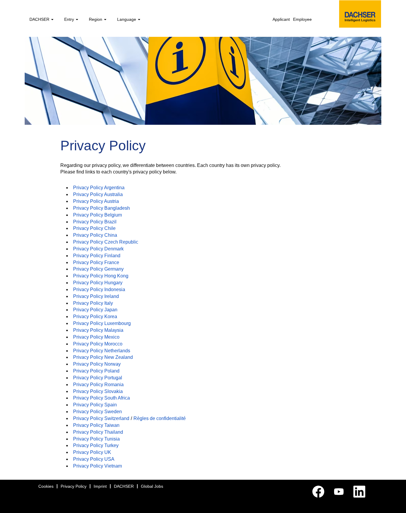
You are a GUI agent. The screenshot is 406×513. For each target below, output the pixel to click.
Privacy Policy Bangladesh (101, 208)
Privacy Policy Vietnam (97, 465)
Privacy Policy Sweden (97, 411)
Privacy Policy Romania (98, 384)
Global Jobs (152, 486)
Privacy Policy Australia (98, 194)
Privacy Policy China (95, 235)
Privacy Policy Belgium (97, 214)
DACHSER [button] (40, 19)
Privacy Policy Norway (97, 364)
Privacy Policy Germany (98, 269)
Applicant (281, 19)
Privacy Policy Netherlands (101, 350)
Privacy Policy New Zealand (103, 357)
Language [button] (127, 19)
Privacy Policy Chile (94, 228)
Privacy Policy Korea (95, 316)
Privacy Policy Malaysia (98, 330)
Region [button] (96, 19)
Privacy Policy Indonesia (99, 289)
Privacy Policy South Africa (101, 397)
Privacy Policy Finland (96, 255)
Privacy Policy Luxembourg (102, 323)
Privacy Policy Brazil (95, 221)
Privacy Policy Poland (96, 370)
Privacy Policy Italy (93, 303)
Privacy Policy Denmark (98, 248)
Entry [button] (69, 19)
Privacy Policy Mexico (96, 337)
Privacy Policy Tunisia (96, 438)
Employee (302, 19)
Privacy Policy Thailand (98, 432)
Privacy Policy (73, 486)
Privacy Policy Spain (95, 404)
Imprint (100, 486)
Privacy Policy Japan (95, 309)
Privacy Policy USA (93, 459)
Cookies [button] (45, 486)
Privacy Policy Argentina (99, 187)
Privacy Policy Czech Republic (105, 241)
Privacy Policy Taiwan (96, 425)
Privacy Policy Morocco (97, 343)
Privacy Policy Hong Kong (100, 275)
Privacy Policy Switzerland (101, 418)
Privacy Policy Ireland (96, 296)
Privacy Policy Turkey (96, 445)
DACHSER (124, 486)
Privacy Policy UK (92, 452)
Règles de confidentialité (159, 418)
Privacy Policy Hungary (97, 282)
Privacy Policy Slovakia (98, 391)
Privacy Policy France (96, 262)
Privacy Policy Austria (96, 201)
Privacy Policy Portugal (97, 377)
